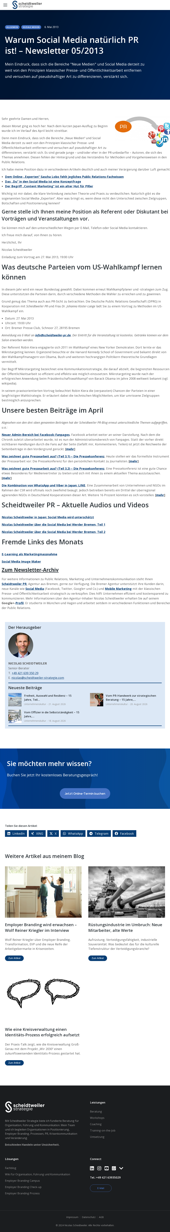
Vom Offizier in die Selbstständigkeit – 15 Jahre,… (51, 714)
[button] (16, 833)
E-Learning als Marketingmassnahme (29, 554)
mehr (70, 449)
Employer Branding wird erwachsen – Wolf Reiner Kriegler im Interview (41, 927)
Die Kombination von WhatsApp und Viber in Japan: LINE (43, 485)
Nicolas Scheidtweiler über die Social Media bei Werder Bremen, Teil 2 (53, 532)
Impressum (72, 1217)
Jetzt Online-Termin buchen (85, 794)
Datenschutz (88, 1217)
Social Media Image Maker (21, 562)
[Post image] (15, 699)
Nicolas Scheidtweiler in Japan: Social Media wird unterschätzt (48, 517)
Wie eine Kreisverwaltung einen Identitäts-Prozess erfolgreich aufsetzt (42, 1032)
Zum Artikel (14, 958)
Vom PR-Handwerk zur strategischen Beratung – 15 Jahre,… (131, 698)
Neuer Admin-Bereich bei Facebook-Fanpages (36, 435)
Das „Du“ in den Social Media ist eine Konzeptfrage (43, 182)
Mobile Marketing (118, 589)
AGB (101, 1217)
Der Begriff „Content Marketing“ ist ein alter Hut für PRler (49, 186)
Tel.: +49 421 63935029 (105, 1177)
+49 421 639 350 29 (25, 673)
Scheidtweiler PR (14, 584)
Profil (19, 603)
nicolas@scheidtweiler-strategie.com (37, 678)
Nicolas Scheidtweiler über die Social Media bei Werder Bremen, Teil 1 (53, 524)
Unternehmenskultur (35, 704)
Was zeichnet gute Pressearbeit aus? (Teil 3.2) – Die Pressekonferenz (53, 468)
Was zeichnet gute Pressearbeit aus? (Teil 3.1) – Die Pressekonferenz (53, 456)
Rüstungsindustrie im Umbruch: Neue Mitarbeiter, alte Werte (125, 927)
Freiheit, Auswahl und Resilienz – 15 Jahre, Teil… (48, 698)
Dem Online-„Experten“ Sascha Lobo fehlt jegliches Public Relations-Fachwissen (64, 177)
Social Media (34, 589)
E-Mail (100, 1188)
